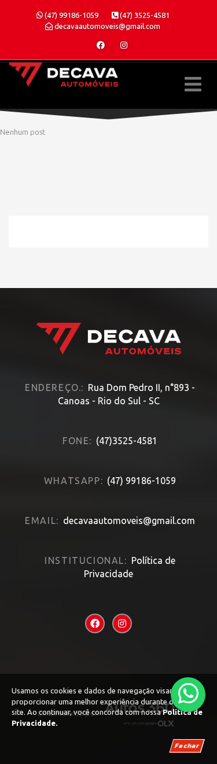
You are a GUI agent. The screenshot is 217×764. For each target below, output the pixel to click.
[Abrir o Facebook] (101, 45)
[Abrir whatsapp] (188, 694)
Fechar (187, 746)
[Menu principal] (193, 84)
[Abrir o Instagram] (123, 45)
